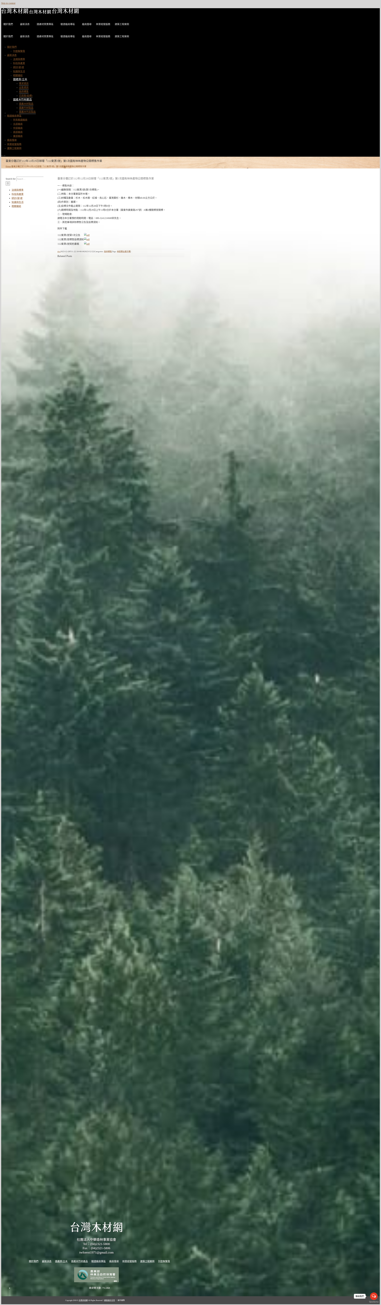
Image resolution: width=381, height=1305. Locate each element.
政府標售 (108, 251)
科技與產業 (18, 194)
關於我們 (8, 24)
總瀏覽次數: (95, 1288)
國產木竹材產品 (22, 99)
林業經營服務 (103, 24)
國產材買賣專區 (45, 24)
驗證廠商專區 (68, 24)
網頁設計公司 (109, 1300)
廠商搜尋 (87, 24)
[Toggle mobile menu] (2, 154)
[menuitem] (12, 47)
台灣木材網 (83, 1300)
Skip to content (8, 3)
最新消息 (25, 24)
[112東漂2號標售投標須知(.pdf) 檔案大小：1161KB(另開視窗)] (87, 239)
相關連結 (16, 206)
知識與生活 (18, 202)
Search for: (11, 179)
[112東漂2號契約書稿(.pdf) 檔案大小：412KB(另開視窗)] (87, 244)
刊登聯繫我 (164, 1261)
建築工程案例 (122, 24)
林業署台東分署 (124, 251)
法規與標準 (18, 190)
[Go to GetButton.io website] (374, 1302)
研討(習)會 (17, 198)
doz (58, 251)
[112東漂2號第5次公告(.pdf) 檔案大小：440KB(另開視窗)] (87, 235)
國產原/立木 (20, 79)
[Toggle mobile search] (4, 154)
